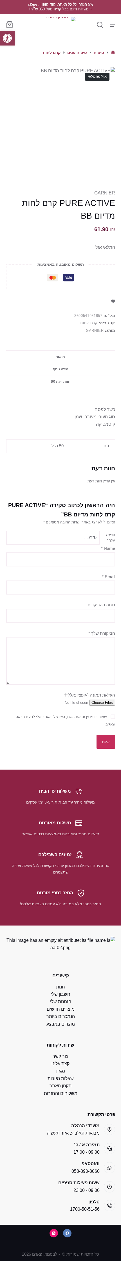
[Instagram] (54, 1233)
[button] (7, 38)
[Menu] (112, 24)
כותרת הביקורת (101, 604)
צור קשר (60, 1056)
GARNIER (104, 192)
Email (108, 576)
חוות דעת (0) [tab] (60, 382)
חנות (60, 987)
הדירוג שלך (110, 538)
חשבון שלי (60, 994)
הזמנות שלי (60, 1001)
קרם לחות (88, 323)
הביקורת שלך (101, 633)
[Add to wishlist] (113, 301)
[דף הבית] (113, 53)
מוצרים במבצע (60, 1024)
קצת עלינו (60, 1063)
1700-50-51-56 (85, 1209)
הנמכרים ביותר (60, 1016)
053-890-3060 (85, 1171)
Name (108, 548)
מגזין (60, 1071)
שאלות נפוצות (61, 1078)
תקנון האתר (60, 1085)
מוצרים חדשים (61, 1009)
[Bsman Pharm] (60, 24)
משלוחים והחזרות (60, 1093)
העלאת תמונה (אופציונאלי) (91, 695)
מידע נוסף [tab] (60, 369)
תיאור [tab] (60, 357)
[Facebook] (67, 1233)
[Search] (100, 25)
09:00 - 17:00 (86, 1152)
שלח (105, 742)
